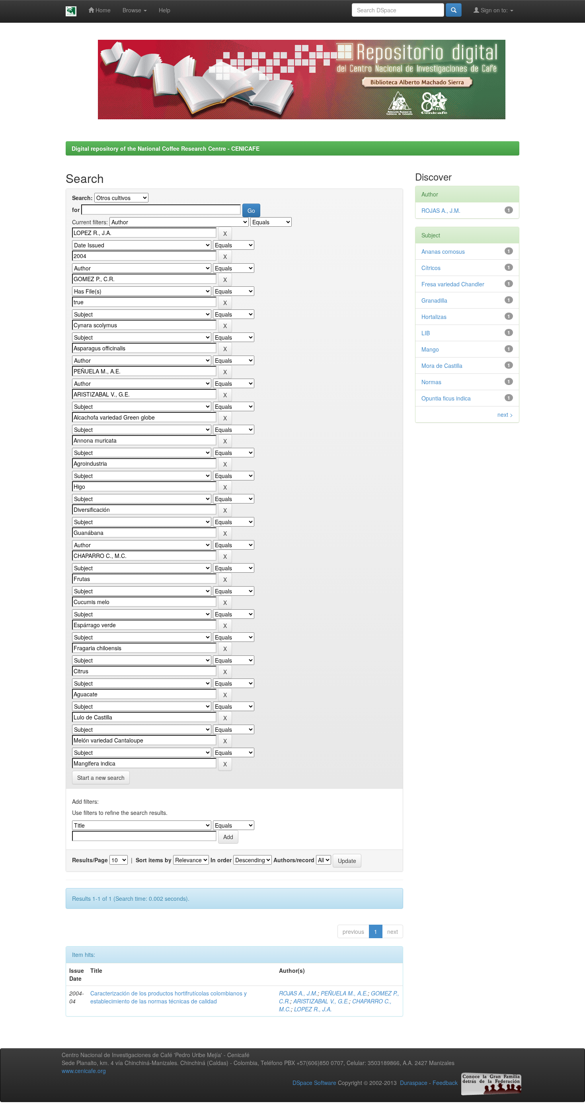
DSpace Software (314, 1083)
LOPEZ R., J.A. (313, 1009)
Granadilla (434, 300)
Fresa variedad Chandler (452, 284)
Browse (133, 10)
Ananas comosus (443, 251)
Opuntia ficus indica (446, 398)
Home (102, 10)
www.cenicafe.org (84, 1071)
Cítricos (431, 268)
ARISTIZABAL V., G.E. (321, 1001)
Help (164, 10)
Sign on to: (494, 10)
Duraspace (413, 1083)
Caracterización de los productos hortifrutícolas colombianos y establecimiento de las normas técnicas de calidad (168, 997)
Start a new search (101, 777)
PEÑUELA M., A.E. (344, 993)
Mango (430, 349)
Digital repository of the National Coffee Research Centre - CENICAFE (165, 148)
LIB (425, 333)
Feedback (445, 1083)
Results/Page (90, 860)
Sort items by (154, 860)
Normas (431, 382)
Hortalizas (434, 317)
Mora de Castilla (441, 365)
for (76, 210)
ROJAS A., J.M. (298, 993)
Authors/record (293, 860)
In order (221, 860)
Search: (82, 198)
